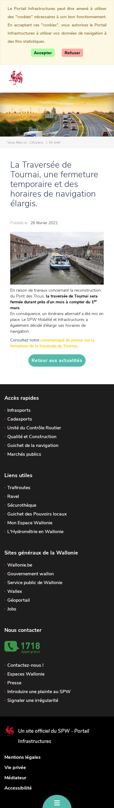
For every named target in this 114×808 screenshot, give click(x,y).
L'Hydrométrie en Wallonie (35, 532)
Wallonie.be (19, 565)
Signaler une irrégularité (32, 700)
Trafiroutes (18, 488)
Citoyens (36, 142)
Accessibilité (18, 788)
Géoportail (18, 600)
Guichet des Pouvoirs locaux (37, 514)
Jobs (11, 609)
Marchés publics (24, 454)
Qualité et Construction (31, 437)
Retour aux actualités (57, 360)
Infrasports (19, 410)
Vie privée (15, 767)
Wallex (14, 591)
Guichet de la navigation (32, 445)
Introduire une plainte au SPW (39, 692)
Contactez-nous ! (25, 665)
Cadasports (19, 419)
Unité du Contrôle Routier (34, 428)
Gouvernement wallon (30, 574)
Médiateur (15, 778)
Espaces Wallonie (25, 674)
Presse (14, 683)
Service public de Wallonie (34, 583)
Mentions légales (22, 757)
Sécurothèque (21, 505)
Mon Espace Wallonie (29, 523)
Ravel (13, 496)
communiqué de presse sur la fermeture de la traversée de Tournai (52, 343)
